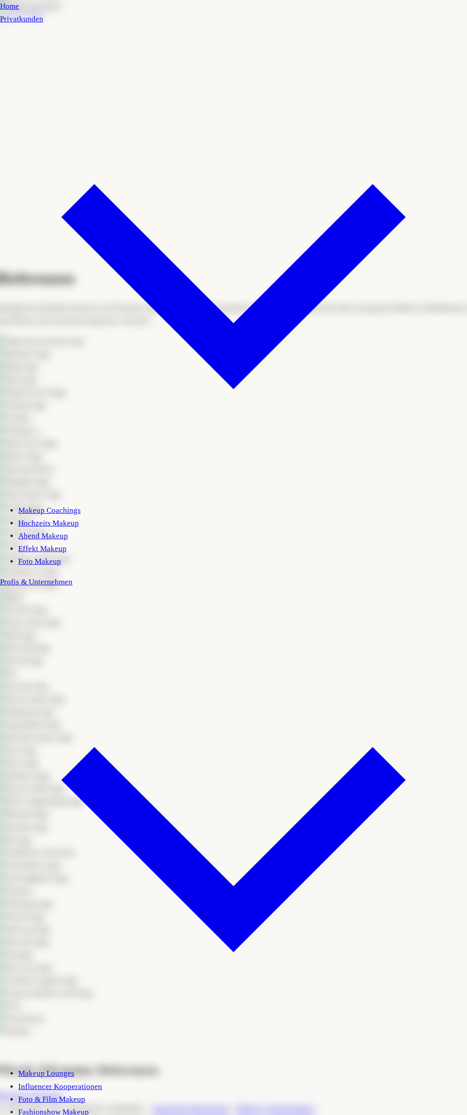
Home (9, 6)
